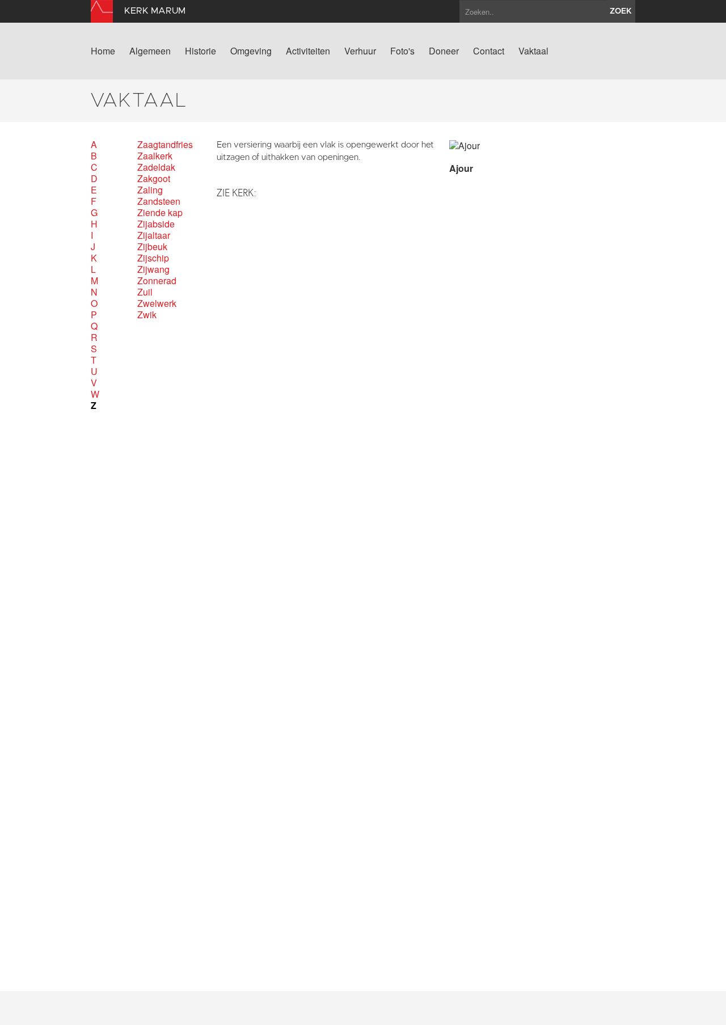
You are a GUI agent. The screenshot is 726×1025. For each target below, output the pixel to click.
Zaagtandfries (165, 144)
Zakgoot (153, 178)
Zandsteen (158, 201)
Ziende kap (160, 212)
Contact (488, 51)
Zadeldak (156, 167)
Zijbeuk (152, 246)
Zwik (147, 314)
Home (103, 51)
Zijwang (153, 269)
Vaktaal (533, 51)
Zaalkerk (154, 156)
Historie (200, 51)
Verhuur (360, 51)
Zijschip (153, 258)
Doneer (444, 51)
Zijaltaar (153, 235)
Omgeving (251, 51)
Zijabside (156, 224)
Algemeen (150, 51)
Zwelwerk (156, 303)
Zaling (150, 190)
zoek (621, 11)
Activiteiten (308, 51)
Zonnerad (156, 280)
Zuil (145, 292)
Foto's (402, 51)
